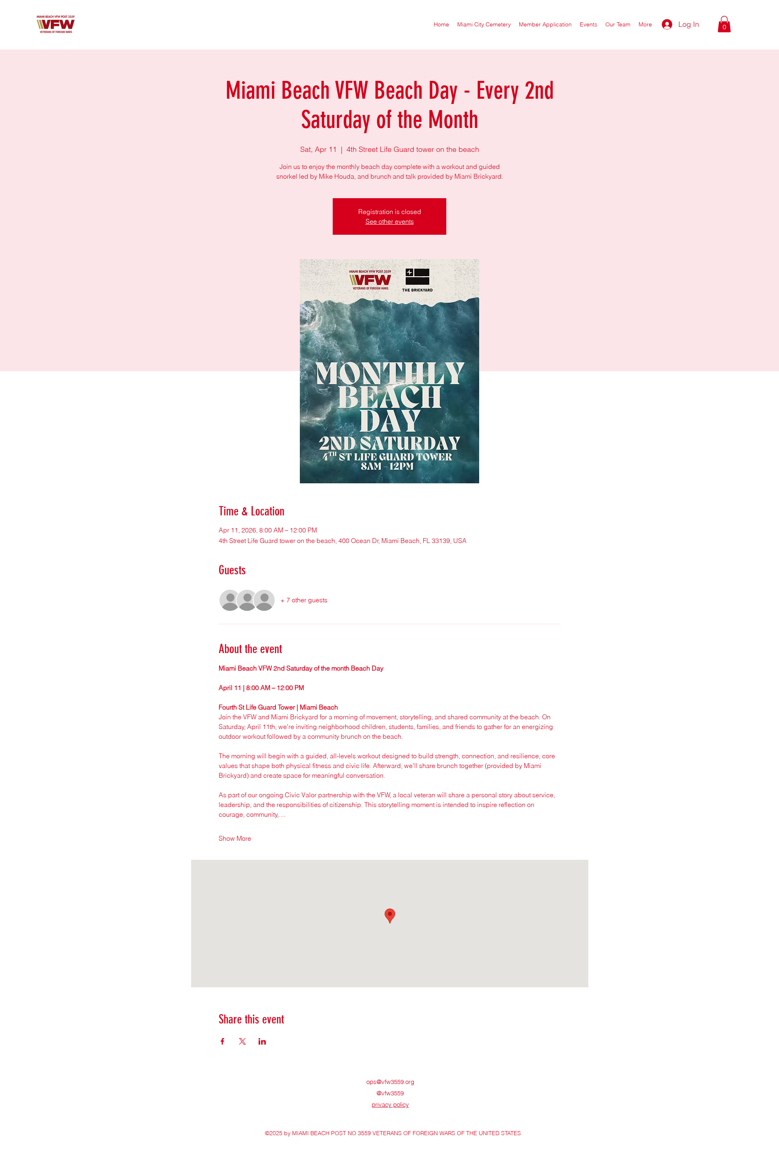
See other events (390, 221)
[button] (618, 24)
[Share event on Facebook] (222, 1041)
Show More (235, 838)
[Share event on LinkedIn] (262, 1041)
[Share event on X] (242, 1041)
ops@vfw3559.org (390, 1082)
